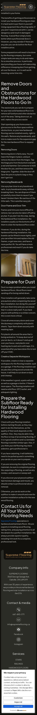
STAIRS (18, 660)
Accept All (18, 706)
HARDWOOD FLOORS (18, 668)
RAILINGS (18, 664)
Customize (18, 698)
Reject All (18, 702)
